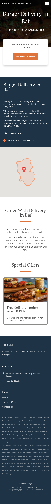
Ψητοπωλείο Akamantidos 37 (16, 3)
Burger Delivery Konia (25, 442)
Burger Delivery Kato (9, 456)
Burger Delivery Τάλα (34, 467)
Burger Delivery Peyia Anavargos (30, 438)
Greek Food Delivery (33, 470)
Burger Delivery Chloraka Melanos (31, 435)
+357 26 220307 (13, 381)
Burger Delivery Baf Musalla (23, 431)
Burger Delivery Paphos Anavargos (13, 428)
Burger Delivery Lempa (20, 445)
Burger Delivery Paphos (35, 428)
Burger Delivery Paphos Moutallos (36, 424)
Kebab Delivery (19, 470)
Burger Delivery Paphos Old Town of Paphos (18, 417)
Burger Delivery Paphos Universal (29, 421)
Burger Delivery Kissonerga (18, 460)
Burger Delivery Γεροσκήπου (21, 453)
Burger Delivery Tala (35, 463)
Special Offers (9, 402)
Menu (5, 397)
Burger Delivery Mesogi (10, 435)
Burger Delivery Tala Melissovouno (14, 463)
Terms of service (26, 351)
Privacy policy (9, 351)
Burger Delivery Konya (40, 453)
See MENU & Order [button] (25, 56)
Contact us (7, 406)
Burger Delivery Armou (39, 460)
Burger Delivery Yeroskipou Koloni (23, 449)
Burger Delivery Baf (41, 431)
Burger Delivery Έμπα (25, 456)
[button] (47, 3)
